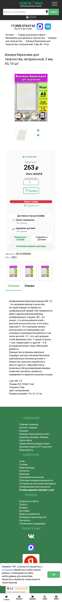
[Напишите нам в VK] (48, 26)
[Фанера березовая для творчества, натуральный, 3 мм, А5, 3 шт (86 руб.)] (29, 271)
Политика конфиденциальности (36, 480)
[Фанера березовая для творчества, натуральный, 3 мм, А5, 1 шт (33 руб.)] (13, 271)
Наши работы (26, 450)
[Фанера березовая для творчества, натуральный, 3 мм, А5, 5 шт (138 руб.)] (45, 271)
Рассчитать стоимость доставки (31, 246)
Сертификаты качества (31, 477)
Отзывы (29, 285)
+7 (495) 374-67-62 (23, 25)
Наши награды (26, 467)
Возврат (23, 507)
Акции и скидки (31, 202)
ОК (53, 574)
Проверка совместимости (32, 517)
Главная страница (28, 424)
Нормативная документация (34, 443)
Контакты (24, 471)
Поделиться (32, 205)
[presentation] (38, 130)
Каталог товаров (28, 427)
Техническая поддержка (32, 523)
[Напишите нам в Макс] (40, 26)
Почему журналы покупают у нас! (36, 490)
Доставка (24, 511)
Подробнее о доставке (42, 238)
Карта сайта (25, 440)
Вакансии (24, 474)
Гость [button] (32, 16)
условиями (8, 570)
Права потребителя (29, 514)
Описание (13, 285)
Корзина (23, 430)
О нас (22, 461)
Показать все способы (20, 238)
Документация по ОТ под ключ (35, 446)
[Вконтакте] (31, 536)
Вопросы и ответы (28, 501)
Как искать (25, 520)
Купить (33, 190)
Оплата (23, 504)
